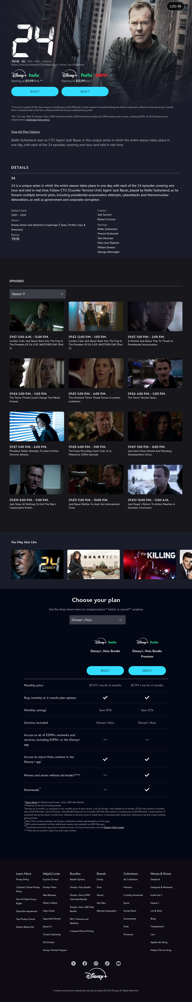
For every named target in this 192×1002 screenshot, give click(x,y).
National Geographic (106, 911)
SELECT (34, 91)
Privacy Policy (22, 879)
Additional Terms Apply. (38, 119)
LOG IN (175, 6)
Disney (100, 879)
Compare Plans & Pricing (82, 931)
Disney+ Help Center (114, 827)
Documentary (130, 918)
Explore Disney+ (51, 879)
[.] (73, 963)
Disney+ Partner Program (55, 950)
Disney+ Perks (49, 887)
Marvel (100, 895)
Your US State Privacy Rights (26, 901)
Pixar (99, 887)
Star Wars (101, 903)
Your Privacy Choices (25, 919)
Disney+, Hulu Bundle (80, 887)
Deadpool (155, 879)
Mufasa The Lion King (161, 950)
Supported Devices (52, 918)
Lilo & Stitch (156, 911)
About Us (47, 926)
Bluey (153, 918)
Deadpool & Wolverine (161, 887)
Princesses (128, 934)
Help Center (49, 911)
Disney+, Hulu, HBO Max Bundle (82, 909)
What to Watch (50, 903)
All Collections (131, 879)
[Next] (185, 564)
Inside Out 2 (156, 895)
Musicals (128, 887)
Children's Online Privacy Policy (28, 889)
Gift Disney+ (49, 942)
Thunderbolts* (157, 926)
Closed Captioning (52, 934)
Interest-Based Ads (25, 927)
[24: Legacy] (37, 564)
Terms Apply (31, 802)
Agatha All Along (159, 942)
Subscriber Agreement (26, 911)
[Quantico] (93, 564)
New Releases (49, 895)
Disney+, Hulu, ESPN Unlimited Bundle (80, 897)
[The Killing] (150, 564)
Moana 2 (155, 903)
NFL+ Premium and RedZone (79, 921)
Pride (126, 926)
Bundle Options (77, 879)
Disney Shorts (130, 911)
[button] (55, 873)
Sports (127, 903)
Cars (153, 934)
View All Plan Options (25, 132)
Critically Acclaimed (133, 895)
